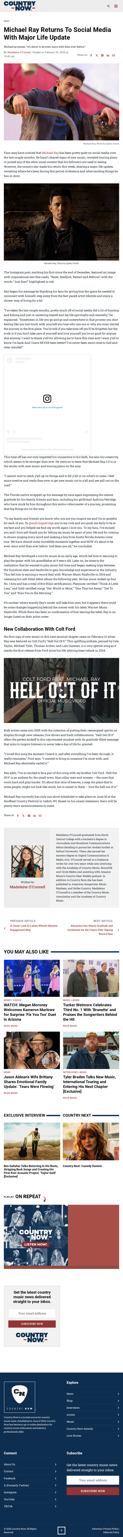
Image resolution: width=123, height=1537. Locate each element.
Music (67, 1000)
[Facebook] (91, 55)
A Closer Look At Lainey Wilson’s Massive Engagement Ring (34, 928)
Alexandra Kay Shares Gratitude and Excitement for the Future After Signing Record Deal (90, 930)
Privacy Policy (110, 1528)
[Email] (113, 55)
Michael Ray (50, 153)
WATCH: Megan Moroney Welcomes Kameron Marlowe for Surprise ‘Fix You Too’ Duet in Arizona (30, 1012)
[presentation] (32, 978)
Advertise (97, 1528)
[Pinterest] (102, 55)
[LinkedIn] (108, 55)
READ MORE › (12, 1026)
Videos (17, 1000)
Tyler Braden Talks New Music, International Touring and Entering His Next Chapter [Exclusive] (89, 1084)
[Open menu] (116, 6)
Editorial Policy (111, 1532)
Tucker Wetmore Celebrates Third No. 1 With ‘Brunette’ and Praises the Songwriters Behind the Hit (90, 1012)
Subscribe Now (32, 1323)
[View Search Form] (108, 6)
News (6, 21)
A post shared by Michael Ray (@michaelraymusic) (47, 449)
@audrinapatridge (41, 523)
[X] (96, 55)
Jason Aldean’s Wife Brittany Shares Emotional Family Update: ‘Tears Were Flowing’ (29, 1082)
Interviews (70, 1072)
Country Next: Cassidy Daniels (82, 1166)
